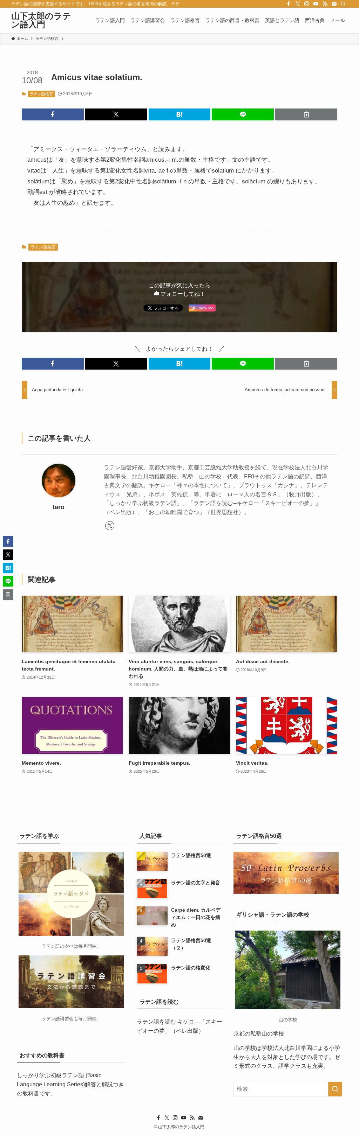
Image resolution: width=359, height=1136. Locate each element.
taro (59, 507)
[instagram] (306, 4)
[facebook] (288, 4)
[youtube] (315, 4)
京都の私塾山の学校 (258, 1034)
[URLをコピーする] (306, 114)
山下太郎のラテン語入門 (41, 20)
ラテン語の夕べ (58, 946)
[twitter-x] (297, 4)
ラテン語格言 (41, 94)
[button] (53, 114)
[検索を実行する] (335, 1089)
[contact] (334, 4)
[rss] (325, 4)
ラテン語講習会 (58, 1018)
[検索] (343, 4)
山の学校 (244, 1048)
